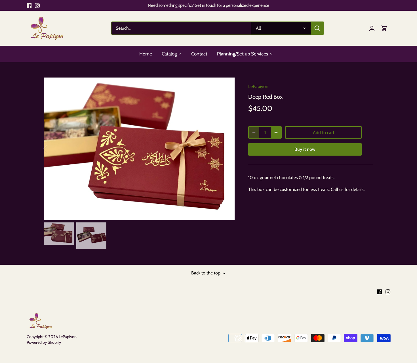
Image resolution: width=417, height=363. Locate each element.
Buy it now (304, 149)
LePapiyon (258, 86)
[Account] (372, 28)
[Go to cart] (384, 28)
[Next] (226, 149)
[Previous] (52, 149)
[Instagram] (37, 5)
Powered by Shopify (44, 342)
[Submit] (316, 28)
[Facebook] (29, 5)
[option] (139, 149)
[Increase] (276, 132)
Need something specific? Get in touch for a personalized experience (208, 5)
